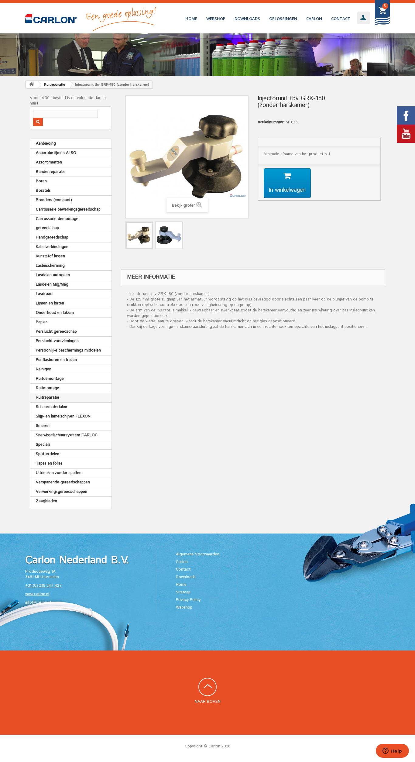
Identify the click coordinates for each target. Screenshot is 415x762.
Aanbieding (46, 143)
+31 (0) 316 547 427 (43, 586)
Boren (41, 181)
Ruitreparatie (47, 397)
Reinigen (43, 369)
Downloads (247, 18)
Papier (41, 322)
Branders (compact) (54, 200)
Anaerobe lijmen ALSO (56, 153)
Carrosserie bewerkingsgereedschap (68, 209)
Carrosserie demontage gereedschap (57, 223)
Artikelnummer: (271, 122)
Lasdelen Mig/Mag (52, 284)
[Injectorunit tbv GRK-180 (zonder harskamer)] (139, 235)
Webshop (215, 18)
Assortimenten (49, 162)
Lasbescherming (50, 266)
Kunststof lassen (50, 256)
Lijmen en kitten (50, 303)
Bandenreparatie (51, 172)
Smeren (43, 426)
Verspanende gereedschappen (63, 482)
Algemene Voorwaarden (197, 554)
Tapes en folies (49, 463)
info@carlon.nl (38, 603)
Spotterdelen (47, 454)
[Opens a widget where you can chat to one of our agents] (392, 751)
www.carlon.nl (37, 594)
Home (191, 18)
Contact (340, 18)
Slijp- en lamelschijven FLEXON (63, 416)
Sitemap (183, 592)
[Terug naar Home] (31, 84)
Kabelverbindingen (52, 247)
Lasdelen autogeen (53, 275)
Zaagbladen (46, 501)
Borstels (43, 191)
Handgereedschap (52, 237)
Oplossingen (283, 18)
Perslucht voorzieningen (57, 341)
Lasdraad (44, 294)
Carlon (314, 18)
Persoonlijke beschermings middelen (68, 350)
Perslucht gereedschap (56, 332)
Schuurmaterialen (51, 407)
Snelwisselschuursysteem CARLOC (67, 435)
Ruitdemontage (50, 379)
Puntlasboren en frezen (56, 360)
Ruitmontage (47, 388)
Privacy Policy (188, 600)
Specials (43, 445)
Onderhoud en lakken (55, 313)
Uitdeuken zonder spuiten (58, 473)
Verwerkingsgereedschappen (61, 492)
